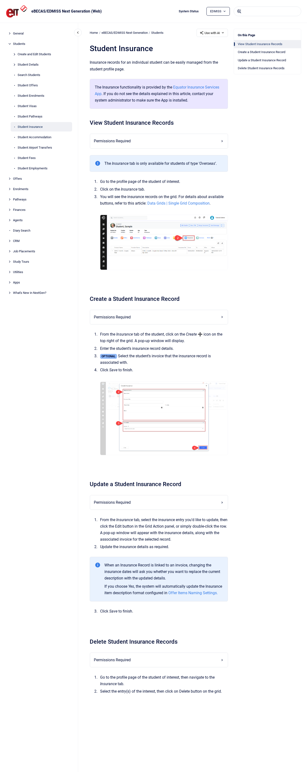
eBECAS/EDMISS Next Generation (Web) (66, 11)
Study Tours (21, 261)
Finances (19, 210)
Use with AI (212, 33)
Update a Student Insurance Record (262, 60)
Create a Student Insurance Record (261, 52)
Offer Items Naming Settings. (193, 593)
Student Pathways (30, 116)
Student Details (28, 64)
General (18, 33)
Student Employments (33, 168)
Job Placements (24, 251)
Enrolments (20, 189)
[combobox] (267, 11)
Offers (17, 178)
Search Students (29, 75)
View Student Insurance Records (260, 44)
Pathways (20, 199)
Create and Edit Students (34, 54)
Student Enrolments (31, 95)
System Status (189, 11)
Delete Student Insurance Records (261, 68)
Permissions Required (112, 141)
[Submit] (239, 11)
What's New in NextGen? (29, 293)
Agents (18, 220)
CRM (16, 241)
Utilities (18, 272)
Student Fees (27, 158)
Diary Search (21, 230)
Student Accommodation (34, 137)
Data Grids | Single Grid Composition (178, 203)
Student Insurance (30, 127)
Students (19, 44)
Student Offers (28, 85)
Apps (16, 282)
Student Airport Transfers (35, 147)
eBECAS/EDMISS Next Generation (125, 32)
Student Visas (27, 106)
